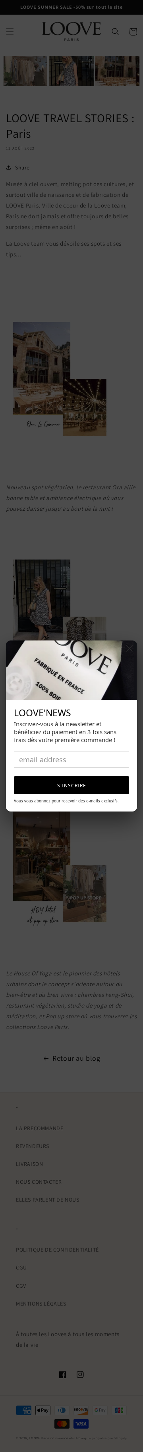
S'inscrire (71, 785)
